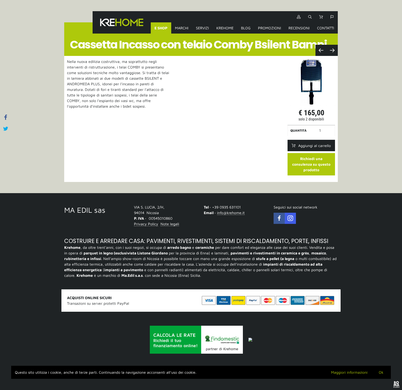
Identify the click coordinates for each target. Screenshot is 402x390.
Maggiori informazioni (349, 372)
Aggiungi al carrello (314, 146)
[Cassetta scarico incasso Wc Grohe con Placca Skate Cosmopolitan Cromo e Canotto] (321, 50)
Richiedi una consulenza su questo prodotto (311, 164)
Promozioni (269, 28)
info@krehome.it (231, 213)
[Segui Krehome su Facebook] (279, 218)
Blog (246, 28)
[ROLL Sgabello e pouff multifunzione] (332, 50)
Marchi (181, 28)
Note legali (170, 224)
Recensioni (299, 28)
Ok (381, 372)
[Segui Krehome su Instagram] (290, 218)
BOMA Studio (396, 384)
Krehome (122, 22)
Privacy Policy (146, 224)
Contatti (325, 28)
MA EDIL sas (84, 209)
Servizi (202, 28)
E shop (161, 28)
